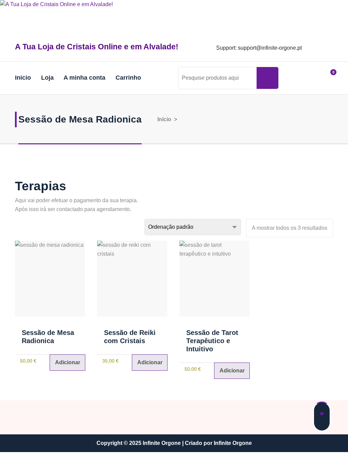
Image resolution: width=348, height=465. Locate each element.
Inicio (23, 77)
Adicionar (67, 362)
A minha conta (84, 77)
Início (163, 119)
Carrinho (128, 77)
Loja (47, 77)
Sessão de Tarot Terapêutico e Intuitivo (212, 341)
